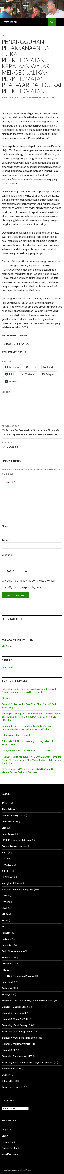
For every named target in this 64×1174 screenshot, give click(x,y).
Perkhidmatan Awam (13, 951)
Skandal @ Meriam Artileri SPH (18, 1043)
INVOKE (6, 864)
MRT (4, 926)
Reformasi (7, 988)
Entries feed (8, 1141)
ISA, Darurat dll (10, 444)
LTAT (5, 907)
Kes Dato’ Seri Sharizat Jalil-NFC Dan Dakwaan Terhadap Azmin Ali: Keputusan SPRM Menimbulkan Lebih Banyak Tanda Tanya (31, 759)
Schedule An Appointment (16, 735)
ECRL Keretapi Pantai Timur (17, 840)
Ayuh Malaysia (9, 821)
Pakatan (6, 932)
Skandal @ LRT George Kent (17, 1031)
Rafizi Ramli (9, 22)
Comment (8, 481)
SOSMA (6, 1074)
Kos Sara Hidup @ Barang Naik (18, 889)
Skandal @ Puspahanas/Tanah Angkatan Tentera (27, 1062)
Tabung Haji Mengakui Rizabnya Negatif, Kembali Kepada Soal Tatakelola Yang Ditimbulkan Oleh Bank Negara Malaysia (32, 716)
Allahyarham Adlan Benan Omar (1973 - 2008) (26, 750)
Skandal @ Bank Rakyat (14, 1012)
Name (6, 525)
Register (6, 1129)
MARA (5, 914)
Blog (4, 827)
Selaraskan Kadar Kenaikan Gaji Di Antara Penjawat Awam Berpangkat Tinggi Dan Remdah (29, 690)
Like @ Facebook (12, 619)
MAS (4, 920)
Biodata (6, 698)
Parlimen (6, 938)
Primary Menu (60, 22)
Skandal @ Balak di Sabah (15, 1006)
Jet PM (5, 870)
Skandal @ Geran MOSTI (15, 1019)
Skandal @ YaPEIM (11, 1068)
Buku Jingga (8, 833)
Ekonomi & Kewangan (13, 846)
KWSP (5, 901)
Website (7, 554)
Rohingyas (7, 994)
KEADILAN (8, 877)
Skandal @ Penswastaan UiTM (18, 1056)
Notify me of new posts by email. (23, 587)
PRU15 (5, 969)
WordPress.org (10, 1154)
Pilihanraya (7, 963)
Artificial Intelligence (13, 815)
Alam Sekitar (8, 809)
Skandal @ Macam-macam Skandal (19, 1037)
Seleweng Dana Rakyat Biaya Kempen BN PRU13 (28, 1000)
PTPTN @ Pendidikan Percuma (18, 975)
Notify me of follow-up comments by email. (29, 580)
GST (4, 35)
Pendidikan (7, 945)
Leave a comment (45, 97)
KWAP (5, 895)
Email (6, 540)
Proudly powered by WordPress (16, 1170)
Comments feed (10, 1148)
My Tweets (8, 646)
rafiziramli (29, 97)
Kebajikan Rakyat (11, 883)
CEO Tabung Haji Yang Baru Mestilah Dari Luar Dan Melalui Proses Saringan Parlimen (28, 771)
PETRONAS (8, 957)
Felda (4, 852)
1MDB (5, 803)
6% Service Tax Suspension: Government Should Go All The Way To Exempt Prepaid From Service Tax (31, 430)
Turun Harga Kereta (12, 1087)
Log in (5, 1135)
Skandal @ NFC (10, 1049)
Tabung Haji (8, 1080)
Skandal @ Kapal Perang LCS (17, 1025)
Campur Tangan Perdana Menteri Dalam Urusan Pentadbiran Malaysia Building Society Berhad (27, 727)
